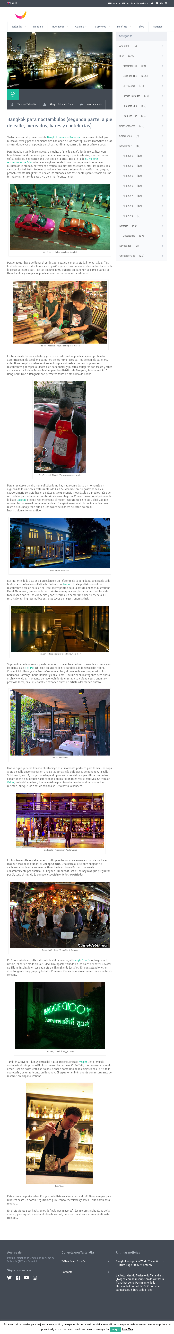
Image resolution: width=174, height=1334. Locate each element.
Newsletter (125, 146)
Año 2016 (128, 185)
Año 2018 (128, 205)
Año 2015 (128, 175)
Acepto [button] (115, 1329)
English (13, 3)
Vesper (83, 1062)
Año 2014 (128, 165)
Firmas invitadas (131, 95)
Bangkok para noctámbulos (63, 137)
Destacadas (129, 235)
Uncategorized (127, 255)
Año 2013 (128, 155)
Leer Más (127, 1329)
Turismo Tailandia (27, 104)
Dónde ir (38, 26)
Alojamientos (130, 65)
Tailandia (17, 26)
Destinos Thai (130, 75)
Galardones (125, 135)
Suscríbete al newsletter (136, 3)
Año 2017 (128, 195)
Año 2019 (128, 215)
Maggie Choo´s (81, 960)
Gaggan (21, 500)
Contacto (115, 3)
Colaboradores (127, 125)
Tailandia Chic (65, 104)
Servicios (100, 26)
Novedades (125, 245)
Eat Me (29, 668)
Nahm (66, 584)
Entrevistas (129, 85)
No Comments (94, 104)
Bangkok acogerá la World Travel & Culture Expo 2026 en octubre (137, 1263)
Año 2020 (124, 46)
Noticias (157, 26)
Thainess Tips (130, 115)
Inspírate (122, 26)
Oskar (10, 782)
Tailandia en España (73, 1261)
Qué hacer (58, 26)
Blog (141, 26)
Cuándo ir (80, 26)
